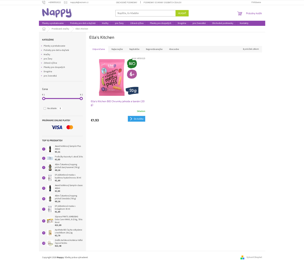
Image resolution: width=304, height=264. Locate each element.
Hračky (47, 54)
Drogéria (48, 71)
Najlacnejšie (117, 49)
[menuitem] (53, 23)
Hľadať (182, 13)
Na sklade (54, 108)
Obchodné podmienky (126, 2)
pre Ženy (48, 58)
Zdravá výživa (50, 63)
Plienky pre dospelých (54, 67)
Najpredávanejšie (154, 49)
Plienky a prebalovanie (54, 46)
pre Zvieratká (50, 75)
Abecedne (174, 49)
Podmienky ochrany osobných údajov (162, 2)
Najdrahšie (134, 49)
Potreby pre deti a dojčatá (56, 50)
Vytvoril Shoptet (254, 257)
